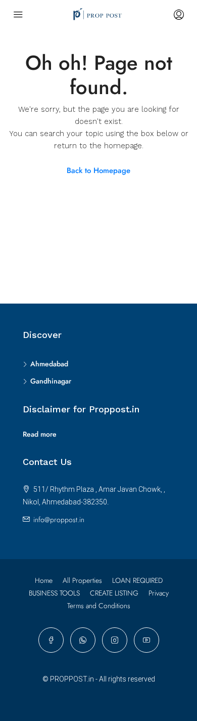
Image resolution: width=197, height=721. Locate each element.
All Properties (82, 580)
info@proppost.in (58, 520)
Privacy (159, 593)
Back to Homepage (98, 170)
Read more (40, 434)
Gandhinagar (50, 381)
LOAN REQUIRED (137, 580)
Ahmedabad (49, 364)
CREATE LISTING (114, 593)
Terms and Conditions (98, 606)
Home (44, 580)
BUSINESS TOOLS (54, 593)
